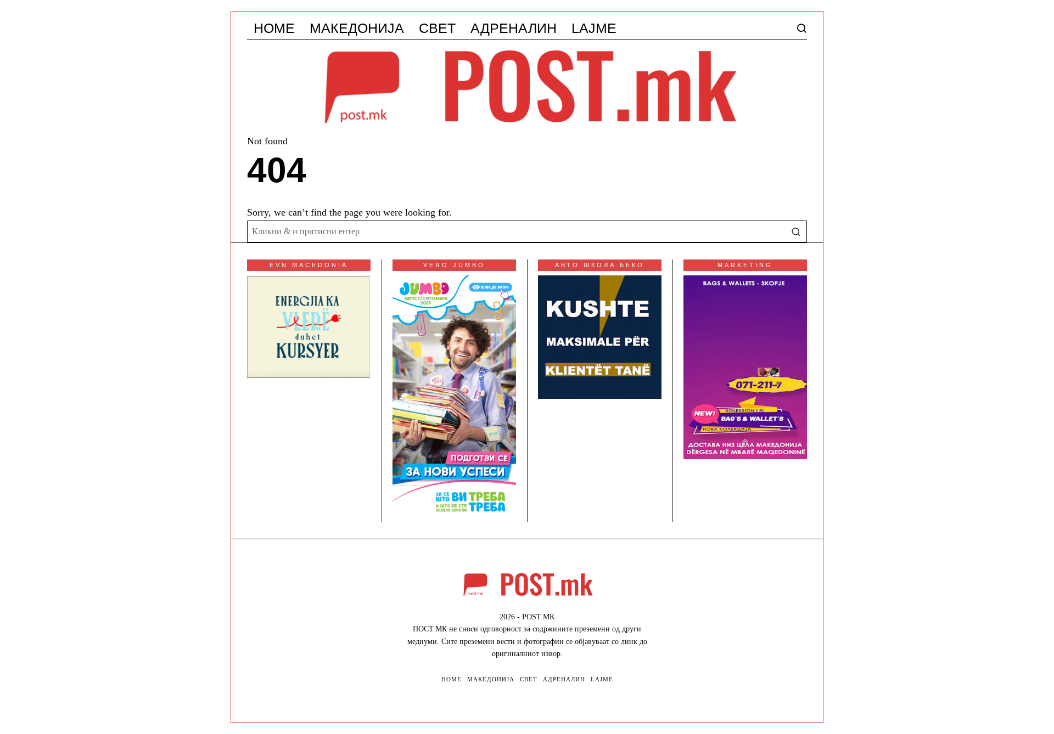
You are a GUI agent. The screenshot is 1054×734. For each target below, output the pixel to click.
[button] (796, 231)
